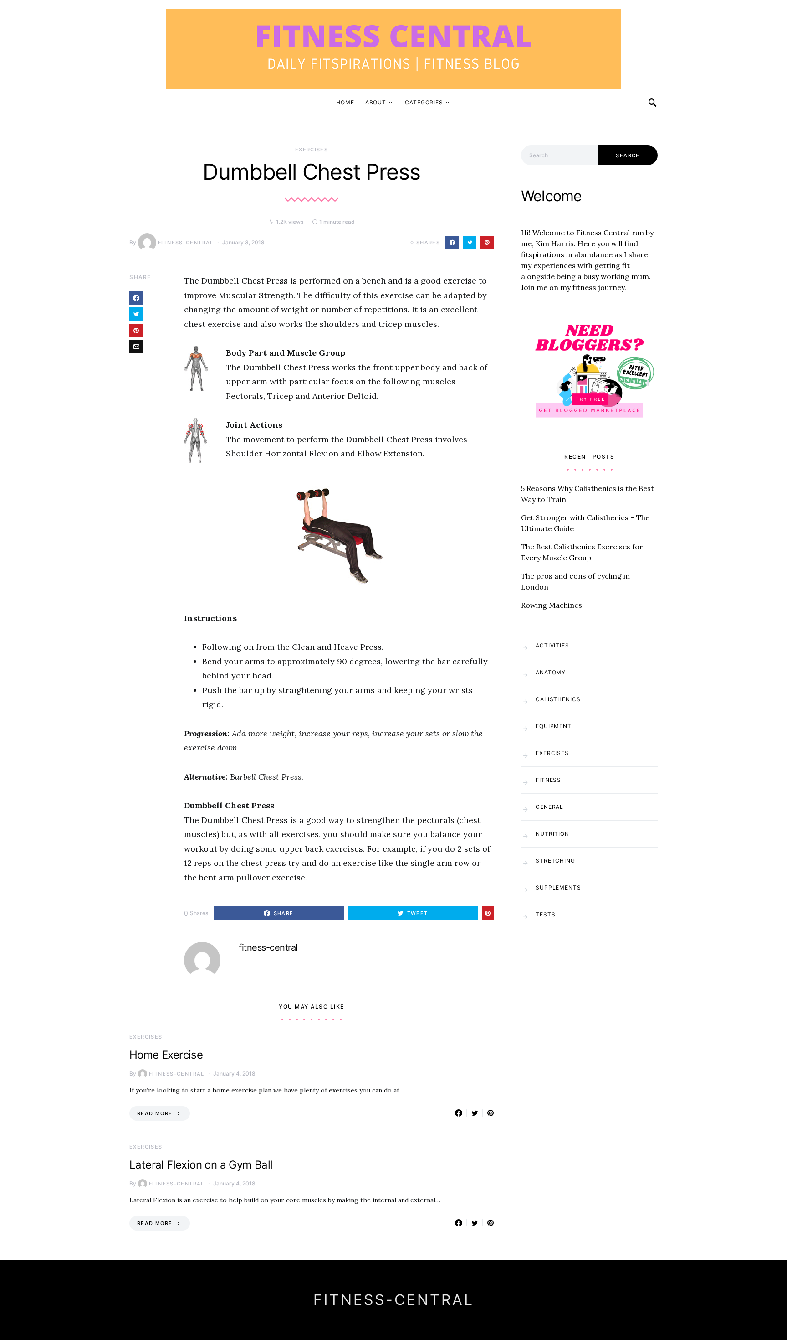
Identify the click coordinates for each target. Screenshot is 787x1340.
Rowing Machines (551, 605)
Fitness (548, 779)
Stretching (555, 860)
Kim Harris (555, 243)
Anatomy (551, 672)
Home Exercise (166, 1054)
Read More (154, 1113)
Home (345, 102)
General (549, 806)
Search (628, 155)
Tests (546, 914)
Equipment (554, 726)
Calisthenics (558, 699)
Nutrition (552, 833)
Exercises (311, 149)
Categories (424, 102)
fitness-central (186, 242)
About (376, 102)
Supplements (558, 887)
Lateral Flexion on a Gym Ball (201, 1164)
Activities (552, 645)
